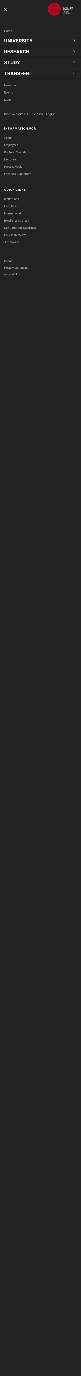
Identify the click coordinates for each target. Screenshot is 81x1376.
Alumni (8, 137)
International (12, 213)
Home (8, 31)
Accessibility (12, 274)
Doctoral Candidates (17, 152)
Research (16, 51)
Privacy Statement (16, 267)
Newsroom (11, 85)
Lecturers (10, 159)
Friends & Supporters (17, 173)
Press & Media (13, 166)
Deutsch (37, 114)
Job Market (11, 242)
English (50, 114)
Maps (7, 99)
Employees (11, 145)
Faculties (10, 206)
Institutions (11, 199)
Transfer (16, 73)
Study (12, 62)
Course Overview (15, 235)
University (18, 40)
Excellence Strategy (16, 220)
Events (8, 92)
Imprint (9, 261)
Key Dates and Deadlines (20, 227)
